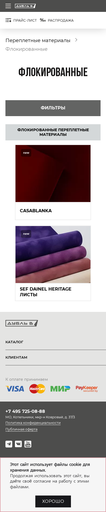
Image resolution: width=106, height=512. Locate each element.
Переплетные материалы (37, 40)
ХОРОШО (53, 501)
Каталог (14, 342)
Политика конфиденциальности (33, 423)
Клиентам (16, 357)
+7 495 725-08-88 (25, 411)
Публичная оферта (21, 429)
